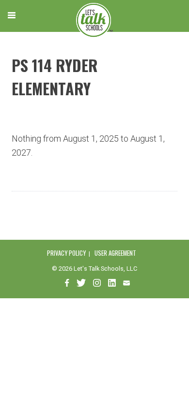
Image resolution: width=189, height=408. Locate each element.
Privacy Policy (66, 253)
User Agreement (115, 253)
